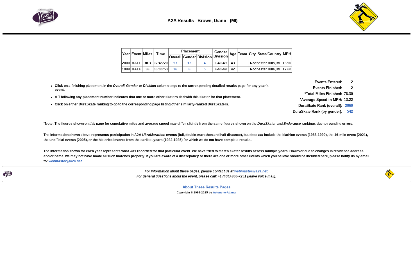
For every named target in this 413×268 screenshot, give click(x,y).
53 (175, 63)
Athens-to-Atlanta (224, 192)
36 (175, 69)
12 (189, 63)
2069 (349, 105)
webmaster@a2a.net (250, 171)
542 (350, 111)
